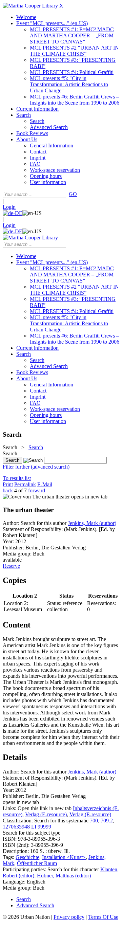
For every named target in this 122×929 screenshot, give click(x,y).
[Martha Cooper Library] (30, 5)
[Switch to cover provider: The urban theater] (36, 496)
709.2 (107, 820)
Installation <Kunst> (64, 857)
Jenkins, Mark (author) (92, 523)
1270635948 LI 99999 (27, 827)
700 (94, 820)
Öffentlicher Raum (37, 863)
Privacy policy (69, 917)
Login (9, 207)
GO (73, 194)
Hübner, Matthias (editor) (64, 875)
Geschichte (27, 857)
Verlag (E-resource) (46, 814)
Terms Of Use (103, 917)
